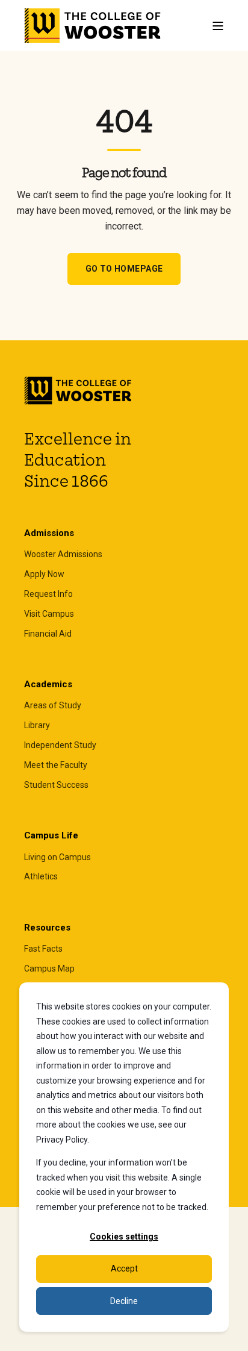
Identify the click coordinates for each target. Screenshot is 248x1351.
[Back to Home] (93, 26)
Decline (124, 1301)
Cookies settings (124, 1236)
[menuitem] (63, 554)
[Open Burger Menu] (218, 26)
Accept (124, 1268)
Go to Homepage (124, 268)
